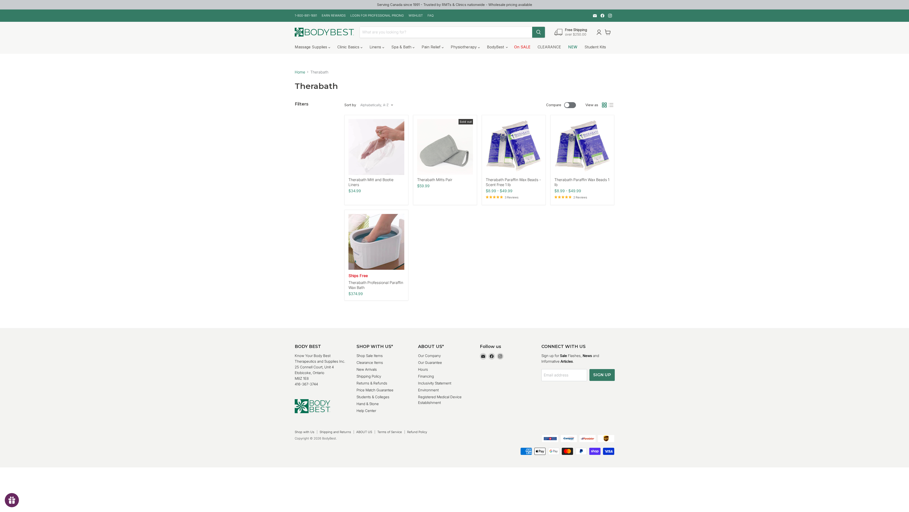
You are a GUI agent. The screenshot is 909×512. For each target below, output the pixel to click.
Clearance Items (369, 362)
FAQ (431, 15)
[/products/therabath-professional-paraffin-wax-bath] (376, 242)
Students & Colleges (372, 397)
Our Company (429, 355)
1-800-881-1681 (306, 15)
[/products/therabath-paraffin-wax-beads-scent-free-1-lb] (514, 147)
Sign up (602, 374)
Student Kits (595, 47)
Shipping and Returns (335, 432)
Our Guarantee (430, 362)
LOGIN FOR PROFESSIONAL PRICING (377, 15)
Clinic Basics (349, 47)
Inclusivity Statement (434, 383)
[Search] (538, 32)
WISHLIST (416, 15)
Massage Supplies (311, 47)
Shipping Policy (368, 376)
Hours (423, 369)
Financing (426, 376)
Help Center (366, 410)
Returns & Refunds (371, 383)
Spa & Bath (402, 47)
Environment (428, 390)
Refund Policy (417, 432)
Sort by (350, 105)
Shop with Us (304, 432)
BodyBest (496, 47)
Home (300, 72)
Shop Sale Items (369, 355)
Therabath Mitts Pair (434, 179)
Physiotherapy (464, 47)
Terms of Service (389, 432)
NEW (572, 47)
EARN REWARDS (334, 15)
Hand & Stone (367, 404)
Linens (376, 47)
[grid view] (604, 105)
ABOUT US (364, 432)
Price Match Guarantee (374, 390)
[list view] (611, 105)
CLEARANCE (549, 47)
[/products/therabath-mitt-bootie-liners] (376, 147)
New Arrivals (366, 369)
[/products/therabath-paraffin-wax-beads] (582, 147)
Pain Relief (432, 47)
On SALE (522, 47)
